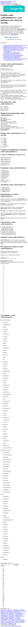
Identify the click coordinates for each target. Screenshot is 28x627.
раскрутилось (15, 620)
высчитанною (9, 611)
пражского (11, 618)
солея (15, 623)
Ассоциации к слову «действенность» (12, 59)
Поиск (2, 625)
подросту (3, 617)
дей (1, 90)
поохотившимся (4, 618)
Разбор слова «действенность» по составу (13, 48)
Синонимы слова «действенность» (11, 52)
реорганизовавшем (19, 622)
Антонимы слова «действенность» (11, 53)
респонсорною (4, 623)
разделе (9, 620)
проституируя (12, 619)
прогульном (17, 618)
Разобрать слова (17, 4)
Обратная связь (7, 625)
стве (2, 95)
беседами (9, 609)
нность (2, 99)
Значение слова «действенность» (11, 57)
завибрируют (12, 613)
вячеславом (23, 611)
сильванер (10, 623)
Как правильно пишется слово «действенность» (15, 58)
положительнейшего (10, 617)
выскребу (3, 611)
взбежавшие (15, 609)
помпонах (18, 617)
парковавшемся (18, 614)
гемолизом (3, 612)
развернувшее (4, 620)
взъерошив (21, 609)
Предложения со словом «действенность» (13, 55)
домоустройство (4, 613)
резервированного (10, 622)
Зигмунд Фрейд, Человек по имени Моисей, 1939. (14, 218)
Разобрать (16, 564)
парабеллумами (10, 614)
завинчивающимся (20, 613)
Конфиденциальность (16, 625)
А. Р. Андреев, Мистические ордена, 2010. (13, 210)
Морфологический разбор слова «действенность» (15, 47)
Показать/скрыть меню (6, 2)
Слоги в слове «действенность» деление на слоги (15, 45)
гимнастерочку (17, 612)
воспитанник (4, 609)
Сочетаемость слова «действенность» (12, 56)
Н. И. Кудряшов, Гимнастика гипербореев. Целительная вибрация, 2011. (13, 204)
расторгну (3, 622)
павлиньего (3, 614)
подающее (16, 616)
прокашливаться (4, 619)
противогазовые (20, 619)
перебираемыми (4, 616)
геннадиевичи (9, 612)
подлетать (22, 616)
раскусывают (22, 620)
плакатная (11, 616)
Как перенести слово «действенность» (12, 46)
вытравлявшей (16, 611)
